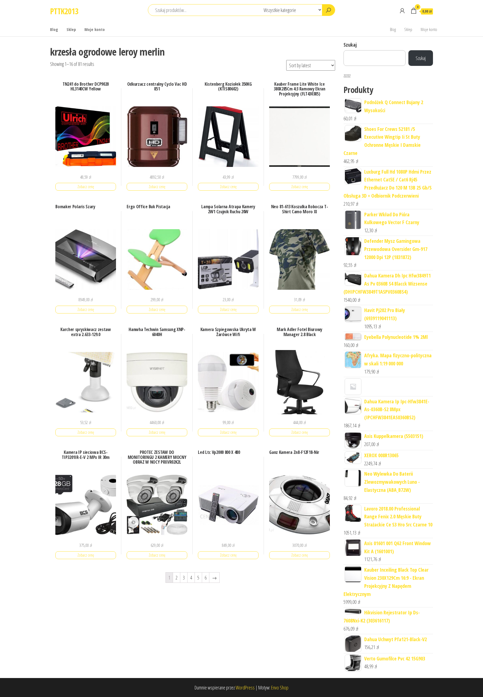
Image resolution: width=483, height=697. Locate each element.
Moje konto (94, 29)
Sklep (71, 29)
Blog (54, 29)
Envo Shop (279, 687)
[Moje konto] (402, 11)
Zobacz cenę (85, 186)
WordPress (245, 687)
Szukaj (350, 44)
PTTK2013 (64, 11)
